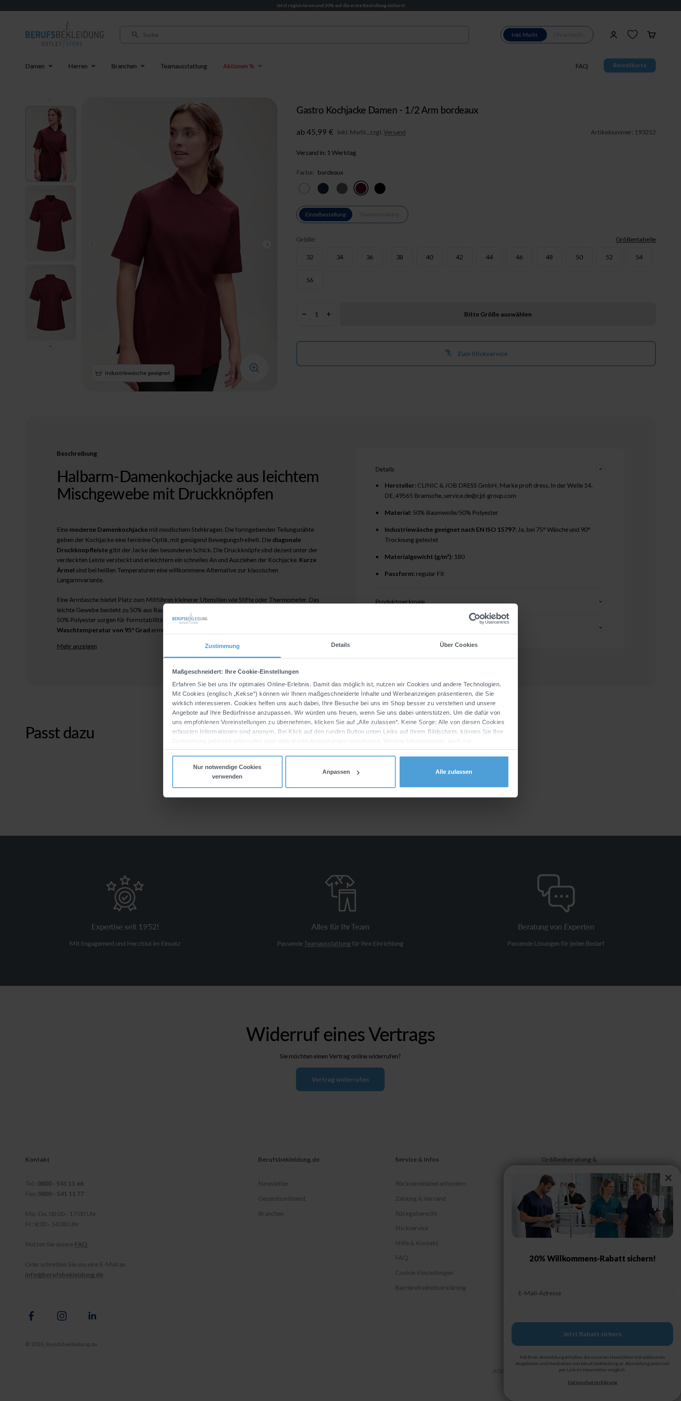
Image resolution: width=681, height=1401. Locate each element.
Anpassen (336, 771)
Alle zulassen (453, 771)
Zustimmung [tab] (222, 646)
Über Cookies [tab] (459, 644)
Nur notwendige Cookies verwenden (227, 772)
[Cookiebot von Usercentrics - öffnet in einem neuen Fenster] (474, 618)
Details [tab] (340, 644)
